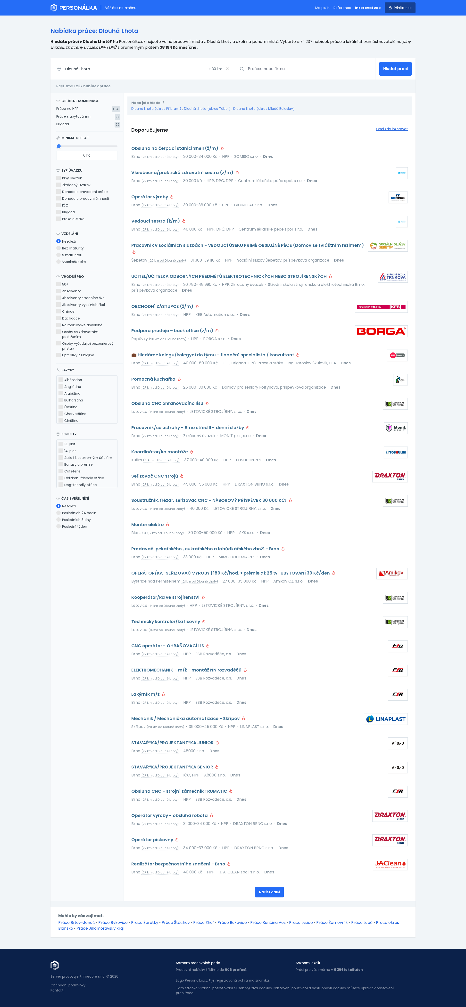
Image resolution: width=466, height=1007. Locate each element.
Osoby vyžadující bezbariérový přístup (88, 346)
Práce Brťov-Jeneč (76, 922)
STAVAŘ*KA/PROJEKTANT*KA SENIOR (172, 767)
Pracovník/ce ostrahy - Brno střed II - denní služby (188, 427)
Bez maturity (73, 248)
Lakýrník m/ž (146, 694)
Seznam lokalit (308, 962)
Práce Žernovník (332, 922)
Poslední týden (74, 526)
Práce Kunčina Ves (268, 922)
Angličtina (72, 386)
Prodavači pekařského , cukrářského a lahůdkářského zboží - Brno (205, 549)
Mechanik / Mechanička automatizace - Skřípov (186, 718)
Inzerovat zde (368, 7)
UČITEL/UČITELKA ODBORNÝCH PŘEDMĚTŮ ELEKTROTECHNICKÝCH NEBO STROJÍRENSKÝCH (229, 276)
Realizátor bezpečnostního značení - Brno (178, 864)
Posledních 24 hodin (79, 513)
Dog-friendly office (80, 484)
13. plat (69, 444)
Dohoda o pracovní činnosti (85, 198)
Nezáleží (69, 241)
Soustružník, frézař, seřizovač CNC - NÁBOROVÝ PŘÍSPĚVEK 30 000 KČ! (209, 500)
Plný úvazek (72, 178)
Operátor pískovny (152, 840)
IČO (65, 205)
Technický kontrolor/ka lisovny (166, 621)
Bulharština (73, 400)
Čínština (71, 420)
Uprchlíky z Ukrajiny (78, 355)
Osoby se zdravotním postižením (80, 334)
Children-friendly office (84, 478)
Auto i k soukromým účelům (88, 457)
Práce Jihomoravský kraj (100, 928)
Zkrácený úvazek (76, 185)
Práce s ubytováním (73, 116)
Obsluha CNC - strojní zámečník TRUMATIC (179, 791)
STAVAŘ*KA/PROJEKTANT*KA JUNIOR (173, 743)
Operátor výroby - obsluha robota (170, 815)
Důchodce (71, 318)
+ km (215, 68)
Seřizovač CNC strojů (155, 476)
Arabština (72, 393)
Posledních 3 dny (76, 519)
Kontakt (57, 990)
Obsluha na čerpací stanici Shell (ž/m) (175, 148)
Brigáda (62, 124)
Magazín (322, 7)
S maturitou (72, 255)
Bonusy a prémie (78, 464)
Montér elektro (148, 524)
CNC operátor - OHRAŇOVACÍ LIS (168, 646)
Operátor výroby (150, 197)
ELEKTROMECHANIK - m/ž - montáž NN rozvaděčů (186, 670)
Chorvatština (75, 413)
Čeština (70, 407)
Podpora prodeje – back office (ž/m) (172, 331)
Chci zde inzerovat (392, 129)
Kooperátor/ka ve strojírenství (165, 597)
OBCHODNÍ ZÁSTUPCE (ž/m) (162, 306)
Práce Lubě (362, 922)
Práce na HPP (67, 108)
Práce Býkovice (113, 922)
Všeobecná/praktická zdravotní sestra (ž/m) (182, 172)
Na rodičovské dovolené (82, 325)
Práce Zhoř (203, 922)
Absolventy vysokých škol (83, 304)
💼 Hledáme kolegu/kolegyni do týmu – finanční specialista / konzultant (213, 355)
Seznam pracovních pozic (198, 962)
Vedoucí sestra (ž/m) (156, 221)
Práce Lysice (301, 922)
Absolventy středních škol (83, 298)
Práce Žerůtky (144, 922)
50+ (65, 284)
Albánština (73, 379)
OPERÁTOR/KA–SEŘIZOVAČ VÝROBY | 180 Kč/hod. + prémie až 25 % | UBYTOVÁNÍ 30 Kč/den (231, 573)
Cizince (68, 311)
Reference (342, 7)
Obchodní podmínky (67, 985)
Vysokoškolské (74, 261)
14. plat (70, 450)
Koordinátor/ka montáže (160, 452)
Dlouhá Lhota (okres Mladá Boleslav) (264, 108)
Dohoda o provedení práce (85, 191)
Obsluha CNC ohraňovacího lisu (167, 403)
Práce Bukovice (232, 922)
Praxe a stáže (73, 218)
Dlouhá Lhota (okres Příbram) (156, 108)
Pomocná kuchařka (153, 379)
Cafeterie (72, 471)
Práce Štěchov (176, 922)
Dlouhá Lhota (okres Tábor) (207, 108)
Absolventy (71, 291)
